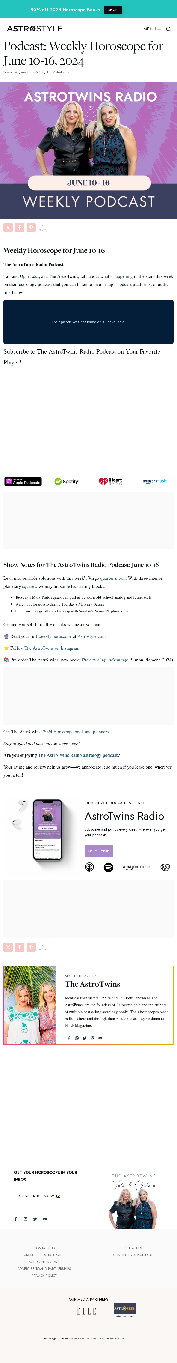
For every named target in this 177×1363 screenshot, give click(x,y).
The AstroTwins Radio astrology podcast (78, 755)
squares (29, 586)
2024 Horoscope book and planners (76, 731)
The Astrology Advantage (104, 660)
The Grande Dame (95, 1338)
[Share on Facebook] (19, 227)
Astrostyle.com (91, 636)
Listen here (98, 850)
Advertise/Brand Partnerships (44, 1268)
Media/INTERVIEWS (44, 1262)
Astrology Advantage (132, 1255)
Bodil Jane (79, 1338)
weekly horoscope (55, 636)
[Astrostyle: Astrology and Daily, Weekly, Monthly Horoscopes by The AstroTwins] (32, 29)
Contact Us (44, 1248)
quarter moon (113, 578)
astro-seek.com (125, 1316)
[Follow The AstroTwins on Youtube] (45, 1219)
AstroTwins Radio (124, 816)
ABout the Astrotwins (44, 1255)
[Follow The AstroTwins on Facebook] (16, 1219)
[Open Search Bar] (169, 29)
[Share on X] (8, 227)
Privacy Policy (44, 1275)
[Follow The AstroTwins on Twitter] (35, 1219)
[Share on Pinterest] (31, 227)
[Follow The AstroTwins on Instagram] (25, 1219)
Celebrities (133, 1248)
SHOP (113, 9)
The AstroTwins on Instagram (52, 648)
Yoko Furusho (117, 1338)
